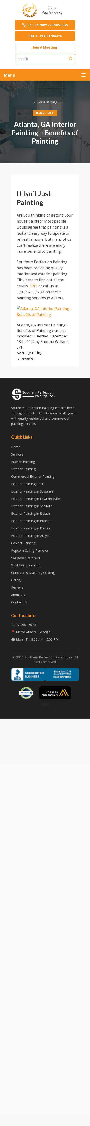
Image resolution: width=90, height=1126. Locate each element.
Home (15, 447)
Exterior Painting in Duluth (30, 513)
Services (17, 454)
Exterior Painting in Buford (30, 521)
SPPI (33, 285)
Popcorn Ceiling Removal (29, 550)
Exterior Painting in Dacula (30, 528)
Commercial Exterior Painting (32, 476)
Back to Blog (47, 102)
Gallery (16, 580)
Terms (45, 704)
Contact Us (19, 602)
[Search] (70, 58)
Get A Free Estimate (45, 36)
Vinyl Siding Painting (25, 565)
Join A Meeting (45, 47)
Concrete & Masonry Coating (33, 572)
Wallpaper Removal (25, 558)
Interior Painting (23, 461)
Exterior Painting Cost (27, 484)
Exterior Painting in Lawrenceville (35, 498)
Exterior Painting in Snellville (31, 506)
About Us (18, 595)
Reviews (17, 587)
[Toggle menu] (83, 75)
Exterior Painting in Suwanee (32, 491)
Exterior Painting (23, 469)
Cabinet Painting (23, 543)
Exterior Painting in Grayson (31, 535)
